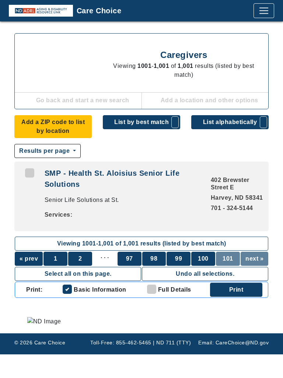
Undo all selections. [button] (205, 274)
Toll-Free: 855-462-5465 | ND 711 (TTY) (140, 343)
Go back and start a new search (81, 100)
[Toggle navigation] (264, 10)
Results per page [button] (45, 151)
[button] (175, 122)
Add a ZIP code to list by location (53, 126)
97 (129, 258)
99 (178, 258)
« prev (29, 258)
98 (153, 258)
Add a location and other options (208, 100)
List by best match (141, 122)
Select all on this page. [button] (78, 274)
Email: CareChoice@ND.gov (233, 343)
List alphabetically (230, 122)
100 (203, 258)
